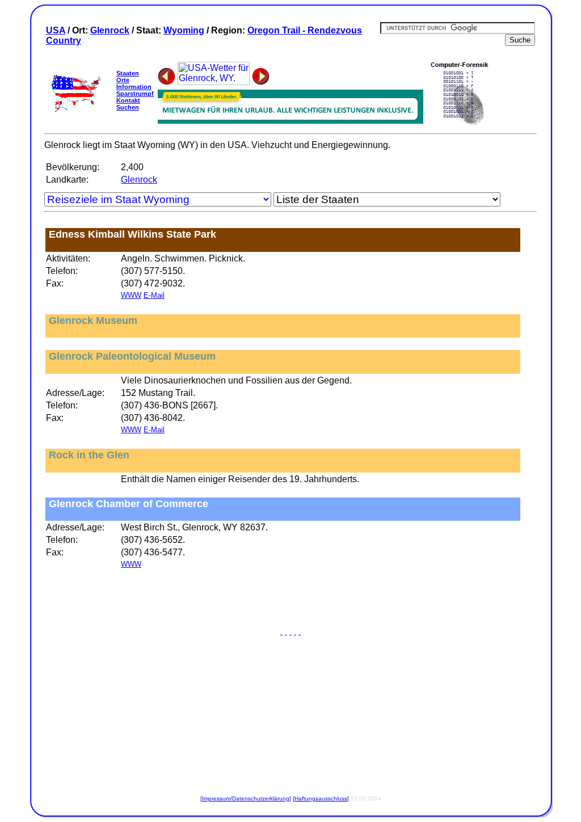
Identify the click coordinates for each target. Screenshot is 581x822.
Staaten (127, 73)
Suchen (127, 107)
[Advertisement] (290, 601)
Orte (122, 80)
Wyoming (183, 30)
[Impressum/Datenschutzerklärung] (245, 798)
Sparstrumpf (135, 93)
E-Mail (154, 295)
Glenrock (109, 30)
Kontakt (128, 100)
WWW (131, 295)
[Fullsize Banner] (290, 120)
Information (133, 86)
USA (55, 30)
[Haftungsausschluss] (321, 798)
